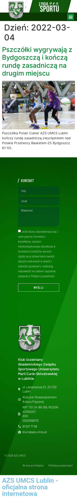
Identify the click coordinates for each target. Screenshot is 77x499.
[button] (70, 16)
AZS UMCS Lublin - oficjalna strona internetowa (30, 487)
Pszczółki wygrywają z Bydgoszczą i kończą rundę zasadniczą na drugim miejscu (37, 61)
